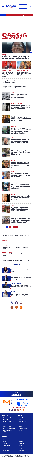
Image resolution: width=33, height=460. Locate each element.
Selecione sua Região (22, 6)
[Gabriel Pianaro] (6, 278)
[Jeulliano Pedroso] (6, 285)
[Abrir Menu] (3, 6)
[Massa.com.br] (11, 6)
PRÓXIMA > (22, 227)
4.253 (15, 227)
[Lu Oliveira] (6, 293)
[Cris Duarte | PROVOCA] (6, 270)
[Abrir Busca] (30, 6)
